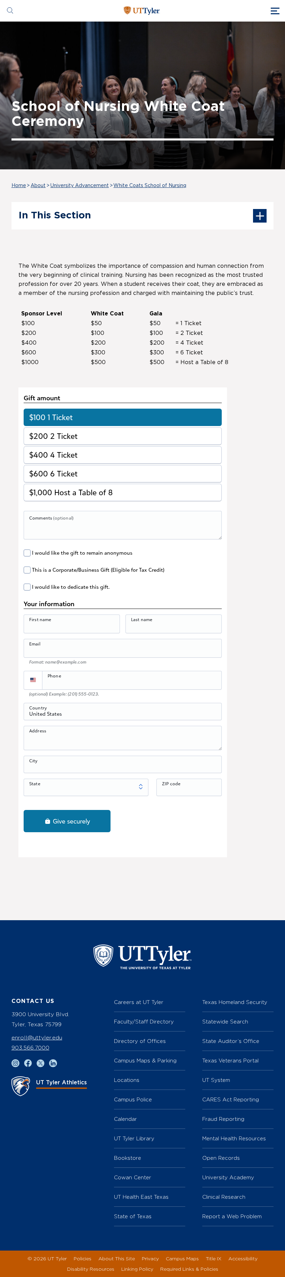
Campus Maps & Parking (145, 1060)
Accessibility (243, 1258)
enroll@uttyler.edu (36, 1038)
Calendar (125, 1119)
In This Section (54, 215)
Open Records (221, 1157)
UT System (216, 1080)
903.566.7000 (30, 1048)
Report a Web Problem (232, 1216)
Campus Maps (182, 1258)
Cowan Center (132, 1177)
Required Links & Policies (189, 1268)
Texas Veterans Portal (230, 1060)
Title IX (213, 1258)
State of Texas (133, 1216)
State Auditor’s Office (230, 1041)
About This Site (116, 1258)
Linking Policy (137, 1268)
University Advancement (79, 185)
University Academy (228, 1177)
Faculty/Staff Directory (144, 1021)
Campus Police (133, 1099)
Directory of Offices (140, 1041)
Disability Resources (90, 1268)
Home (18, 185)
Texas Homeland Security (234, 1002)
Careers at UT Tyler (138, 1002)
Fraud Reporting (223, 1119)
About (38, 185)
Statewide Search (225, 1021)
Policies (82, 1258)
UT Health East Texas (141, 1196)
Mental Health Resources (234, 1138)
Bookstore (127, 1157)
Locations (126, 1080)
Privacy (150, 1258)
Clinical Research (223, 1196)
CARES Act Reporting (230, 1099)
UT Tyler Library (134, 1138)
